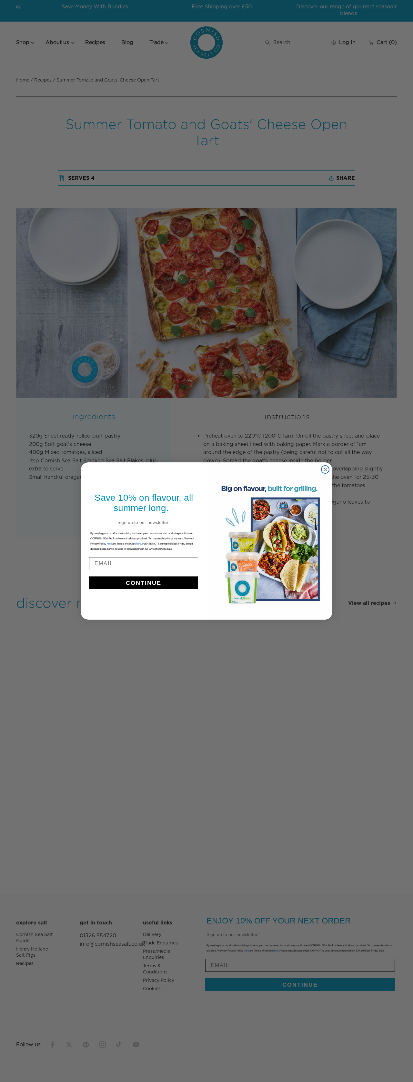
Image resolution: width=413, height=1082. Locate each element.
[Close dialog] (325, 469)
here (138, 543)
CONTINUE (143, 583)
